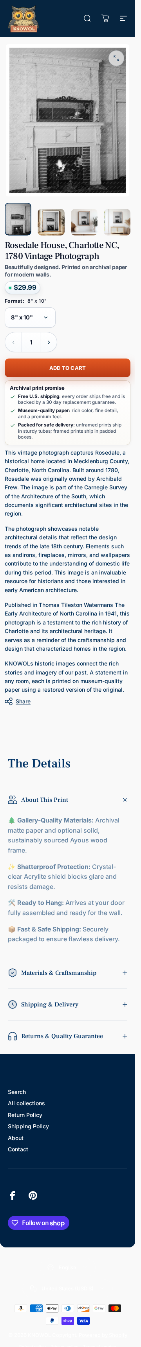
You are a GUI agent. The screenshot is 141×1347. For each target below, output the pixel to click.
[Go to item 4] (117, 222)
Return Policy (25, 1114)
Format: (26, 301)
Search (17, 1091)
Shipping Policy (28, 1126)
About (16, 1138)
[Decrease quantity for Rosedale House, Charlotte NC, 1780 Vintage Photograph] (13, 342)
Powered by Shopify (103, 1335)
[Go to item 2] (51, 222)
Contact (18, 1149)
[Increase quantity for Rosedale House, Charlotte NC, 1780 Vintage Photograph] (48, 342)
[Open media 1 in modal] (116, 58)
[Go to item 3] (84, 222)
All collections (26, 1103)
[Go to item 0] (18, 219)
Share (23, 701)
